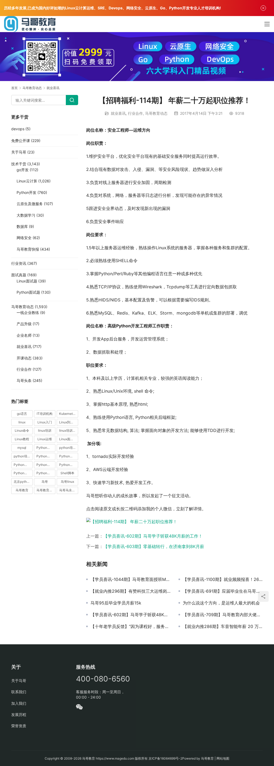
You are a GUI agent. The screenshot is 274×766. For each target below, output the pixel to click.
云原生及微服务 (30, 203)
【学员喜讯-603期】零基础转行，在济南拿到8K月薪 (153, 546)
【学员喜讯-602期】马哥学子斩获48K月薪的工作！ (153, 536)
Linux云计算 (27, 181)
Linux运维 (44, 439)
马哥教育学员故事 (45, 490)
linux (21, 422)
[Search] (72, 100)
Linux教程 (22, 439)
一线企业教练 (28, 312)
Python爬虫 (45, 465)
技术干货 (18, 164)
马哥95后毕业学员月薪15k (115, 602)
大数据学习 (26, 215)
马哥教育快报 (28, 249)
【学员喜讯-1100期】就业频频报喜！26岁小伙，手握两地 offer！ (223, 579)
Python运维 (22, 473)
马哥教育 (22, 490)
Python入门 (45, 448)
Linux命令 (22, 430)
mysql (21, 448)
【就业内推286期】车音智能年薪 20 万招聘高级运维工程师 (223, 626)
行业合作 (135, 113)
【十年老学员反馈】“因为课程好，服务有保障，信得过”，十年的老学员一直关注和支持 (130, 626)
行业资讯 (18, 263)
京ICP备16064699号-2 (165, 758)
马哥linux (67, 482)
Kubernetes (67, 414)
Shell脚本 (67, 473)
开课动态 (24, 358)
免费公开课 (20, 140)
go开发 (23, 169)
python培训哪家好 (68, 448)
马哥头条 (24, 380)
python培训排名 (23, 456)
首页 (14, 88)
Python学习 (45, 456)
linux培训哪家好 (68, 430)
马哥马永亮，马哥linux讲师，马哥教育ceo (68, 490)
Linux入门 (44, 422)
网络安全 (24, 237)
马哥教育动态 (156, 113)
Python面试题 (28, 292)
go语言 (22, 414)
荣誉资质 (18, 725)
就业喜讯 (118, 113)
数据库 (22, 226)
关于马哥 (18, 152)
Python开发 (26, 192)
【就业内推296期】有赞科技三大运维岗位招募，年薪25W (130, 591)
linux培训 (44, 430)
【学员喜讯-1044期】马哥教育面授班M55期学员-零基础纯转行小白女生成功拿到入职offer (130, 579)
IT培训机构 (44, 414)
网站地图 (222, 758)
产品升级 (24, 323)
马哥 (44, 482)
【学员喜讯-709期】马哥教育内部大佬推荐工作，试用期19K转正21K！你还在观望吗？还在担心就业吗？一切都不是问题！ (223, 614)
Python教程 (22, 465)
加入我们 (18, 703)
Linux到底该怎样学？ (68, 422)
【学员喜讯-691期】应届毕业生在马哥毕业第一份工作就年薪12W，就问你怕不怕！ (223, 591)
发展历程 (18, 714)
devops (17, 129)
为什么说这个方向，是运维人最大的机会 (221, 602)
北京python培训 (23, 482)
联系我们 (18, 692)
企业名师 (24, 335)
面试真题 (18, 275)
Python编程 (67, 465)
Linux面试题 (27, 281)
